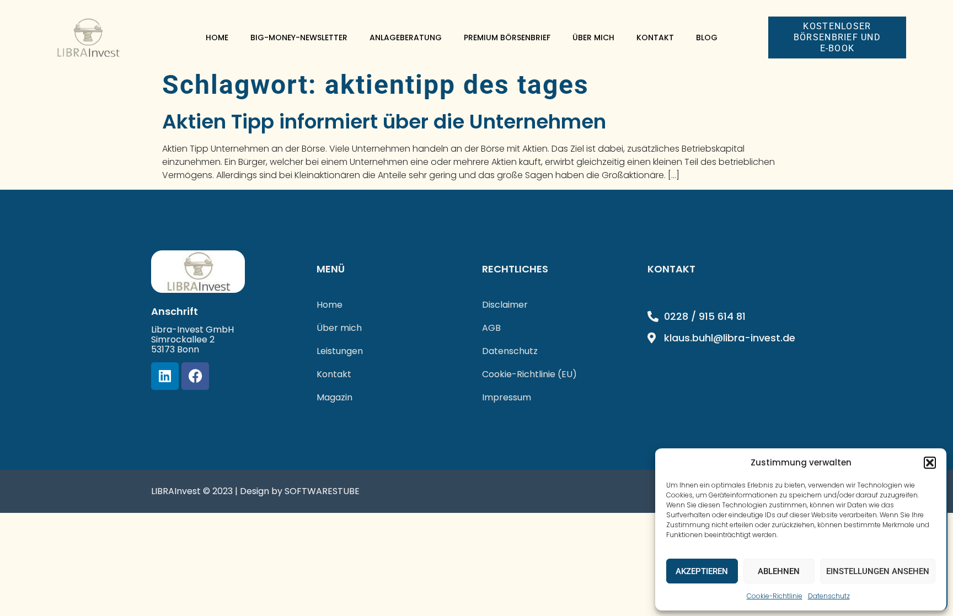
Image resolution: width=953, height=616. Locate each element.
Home (217, 37)
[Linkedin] (165, 376)
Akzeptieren (702, 571)
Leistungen (340, 351)
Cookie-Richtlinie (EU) (529, 374)
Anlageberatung (406, 37)
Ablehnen (779, 571)
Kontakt (655, 37)
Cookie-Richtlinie (774, 596)
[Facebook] (195, 376)
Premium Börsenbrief (507, 37)
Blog (707, 37)
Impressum (506, 397)
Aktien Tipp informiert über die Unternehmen (384, 122)
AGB (491, 328)
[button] (929, 462)
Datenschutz (829, 596)
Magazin (334, 397)
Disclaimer (505, 304)
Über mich (593, 37)
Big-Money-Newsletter (298, 37)
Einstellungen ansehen (877, 571)
